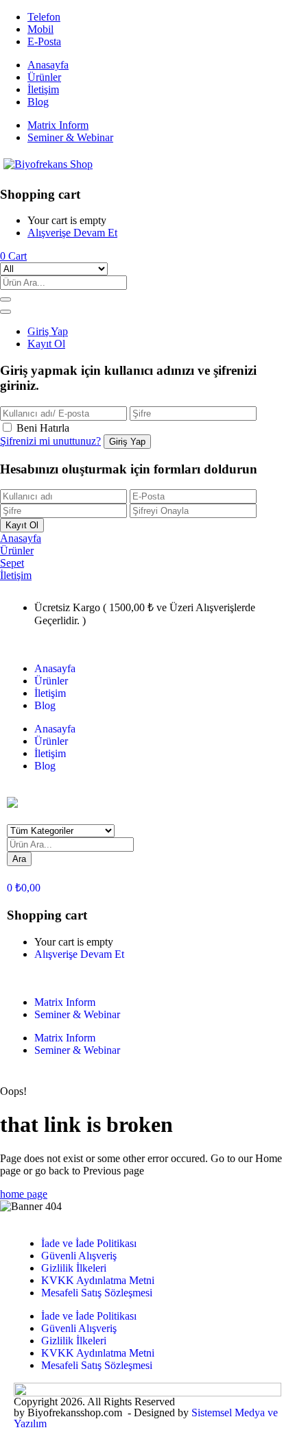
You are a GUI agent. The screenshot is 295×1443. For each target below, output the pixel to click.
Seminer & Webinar (70, 137)
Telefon (43, 17)
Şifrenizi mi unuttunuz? (50, 441)
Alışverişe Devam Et (72, 232)
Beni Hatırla (42, 428)
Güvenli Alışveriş (79, 1255)
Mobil (40, 29)
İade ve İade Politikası (89, 1243)
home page (23, 1194)
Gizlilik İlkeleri (73, 1268)
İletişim (43, 89)
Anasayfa (48, 65)
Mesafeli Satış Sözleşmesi (96, 1292)
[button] (13, 256)
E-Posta (44, 41)
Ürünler (44, 77)
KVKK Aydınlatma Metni (97, 1280)
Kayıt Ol (46, 343)
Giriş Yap (47, 331)
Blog (38, 102)
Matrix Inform (57, 125)
